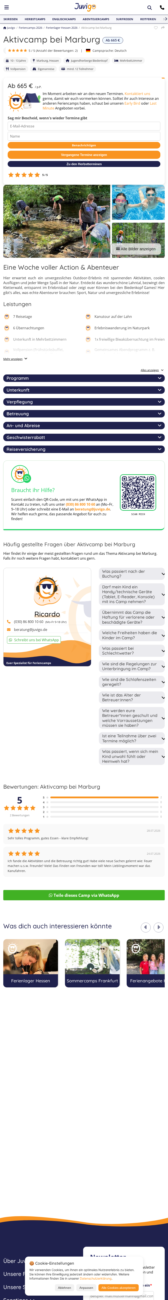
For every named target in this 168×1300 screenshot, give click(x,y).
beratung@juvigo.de (92, 509)
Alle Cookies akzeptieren (119, 1287)
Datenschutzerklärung (96, 1278)
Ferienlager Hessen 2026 (61, 28)
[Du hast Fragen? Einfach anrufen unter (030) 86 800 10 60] (162, 7)
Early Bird (132, 103)
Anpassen (86, 1287)
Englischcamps (64, 19)
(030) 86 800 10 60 (80, 504)
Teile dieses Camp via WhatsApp (86, 895)
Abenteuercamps (96, 19)
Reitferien (148, 19)
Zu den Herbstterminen (84, 164)
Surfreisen (124, 19)
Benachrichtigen (84, 145)
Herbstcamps (35, 19)
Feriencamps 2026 (30, 28)
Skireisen (11, 19)
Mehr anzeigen (13, 359)
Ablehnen (64, 1287)
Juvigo (11, 28)
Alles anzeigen (150, 370)
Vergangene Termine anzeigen (84, 155)
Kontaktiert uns (137, 93)
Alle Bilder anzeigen (138, 249)
